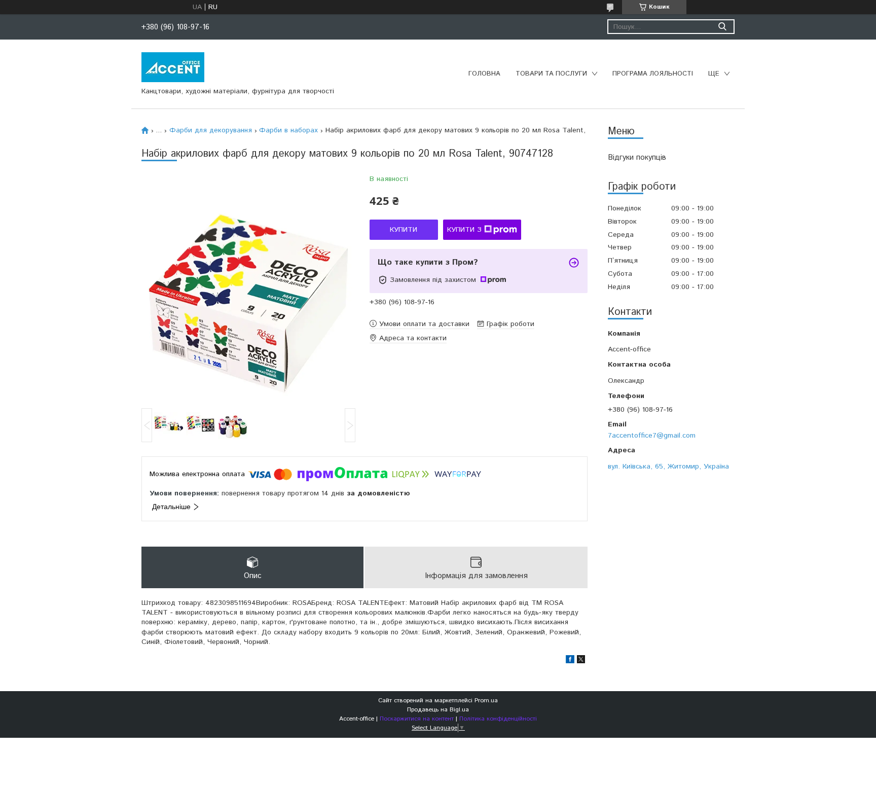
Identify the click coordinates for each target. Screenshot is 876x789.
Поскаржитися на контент (417, 718)
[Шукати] (722, 26)
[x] (581, 661)
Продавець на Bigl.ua (438, 709)
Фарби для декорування (210, 130)
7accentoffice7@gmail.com (652, 435)
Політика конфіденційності (498, 718)
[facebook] (570, 661)
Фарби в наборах (288, 130)
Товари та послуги (551, 74)
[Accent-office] (172, 67)
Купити (403, 230)
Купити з (464, 230)
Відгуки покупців (637, 157)
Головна (484, 74)
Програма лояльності (652, 74)
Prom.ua (486, 700)
